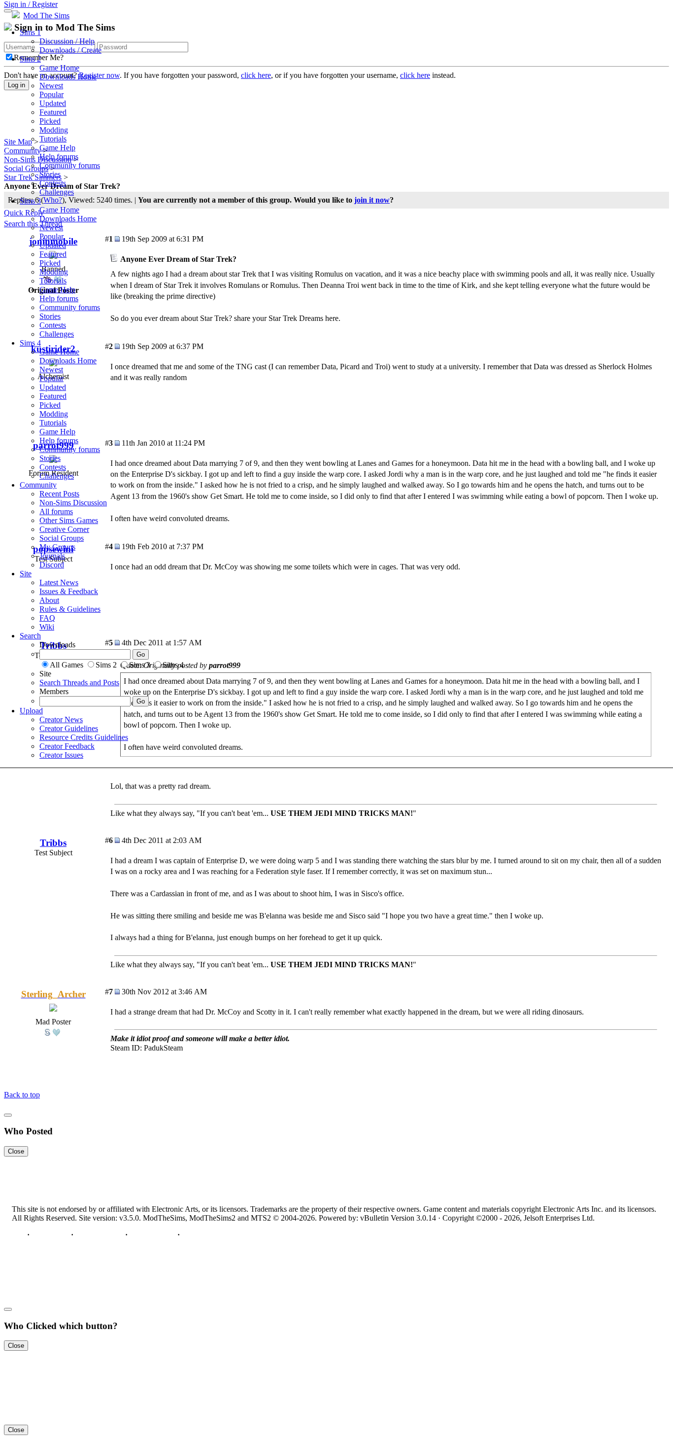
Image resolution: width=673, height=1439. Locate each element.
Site (26, 573)
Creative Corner (64, 529)
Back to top (22, 1094)
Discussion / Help (67, 41)
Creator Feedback (67, 746)
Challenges (56, 192)
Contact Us (50, 1234)
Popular (51, 94)
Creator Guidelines (68, 728)
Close (16, 1151)
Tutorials (53, 139)
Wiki (46, 627)
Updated (52, 103)
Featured (53, 112)
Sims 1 (30, 32)
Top (18, 1234)
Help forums (58, 156)
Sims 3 (30, 201)
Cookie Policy (152, 1234)
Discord (51, 565)
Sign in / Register (31, 4)
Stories (50, 174)
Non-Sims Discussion (73, 502)
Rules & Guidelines (70, 609)
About (49, 600)
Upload (31, 710)
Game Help (57, 147)
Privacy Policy (99, 1234)
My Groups (57, 547)
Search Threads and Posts (79, 682)
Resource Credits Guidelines (83, 737)
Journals (52, 556)
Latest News (58, 582)
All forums (56, 511)
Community (38, 485)
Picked (50, 121)
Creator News (61, 719)
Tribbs (53, 843)
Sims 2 (30, 59)
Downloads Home (68, 76)
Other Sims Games (68, 520)
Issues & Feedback (68, 591)
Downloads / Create (70, 50)
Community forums (69, 165)
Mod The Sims (46, 15)
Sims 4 (30, 343)
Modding (53, 130)
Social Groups (61, 538)
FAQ (47, 618)
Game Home (59, 68)
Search (30, 636)
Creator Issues (61, 755)
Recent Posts (59, 494)
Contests (52, 183)
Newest (51, 85)
